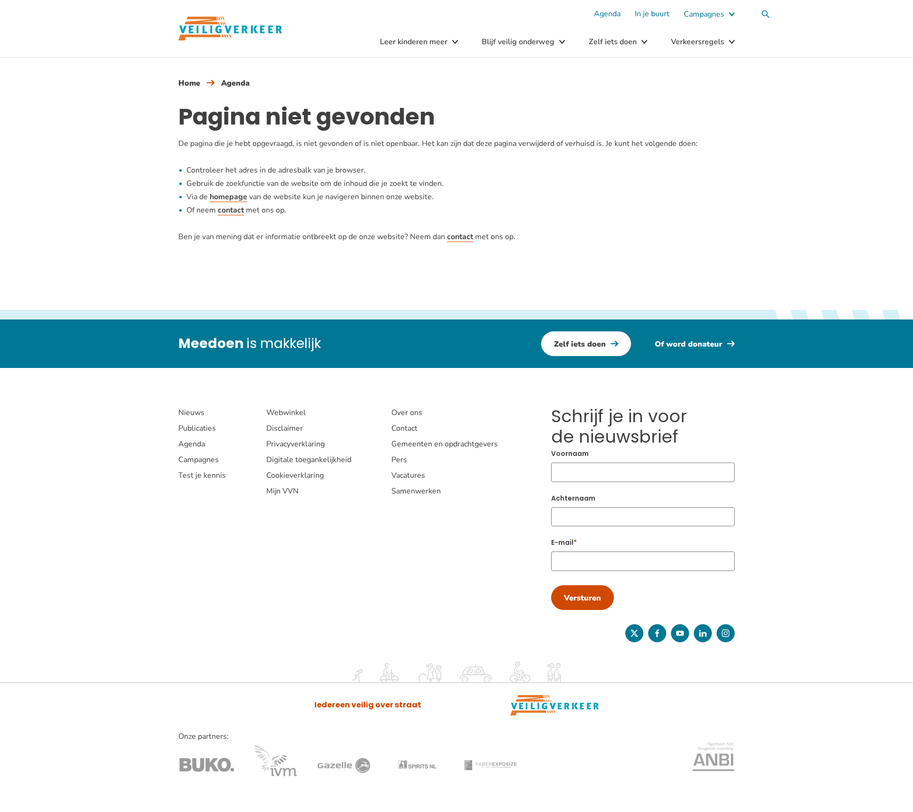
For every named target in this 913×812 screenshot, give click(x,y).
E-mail (562, 542)
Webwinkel (286, 412)
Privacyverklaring (295, 444)
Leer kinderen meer (413, 42)
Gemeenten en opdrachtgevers (444, 444)
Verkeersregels (697, 42)
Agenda (607, 14)
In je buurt (652, 14)
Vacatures (408, 475)
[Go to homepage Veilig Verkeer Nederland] (230, 29)
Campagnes (704, 14)
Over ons (406, 412)
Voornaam (570, 453)
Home (189, 83)
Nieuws (191, 412)
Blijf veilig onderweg (518, 42)
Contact (404, 428)
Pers (399, 459)
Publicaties (197, 428)
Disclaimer (284, 428)
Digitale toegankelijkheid (308, 459)
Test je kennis (202, 475)
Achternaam (573, 498)
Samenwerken (416, 491)
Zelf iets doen (613, 42)
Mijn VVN (282, 491)
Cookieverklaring (295, 475)
